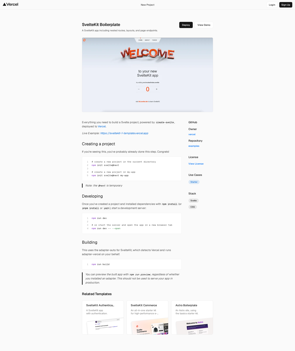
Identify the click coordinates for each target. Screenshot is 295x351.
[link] (272, 5)
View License (195, 163)
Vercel (102, 126)
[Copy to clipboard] (176, 162)
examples (193, 145)
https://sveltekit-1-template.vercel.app (124, 133)
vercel (191, 134)
